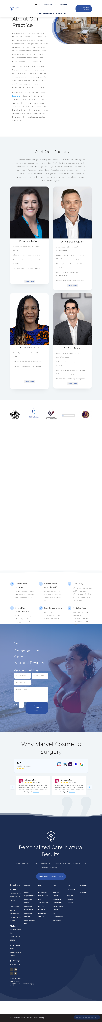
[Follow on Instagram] (15, 969)
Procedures (49, 5)
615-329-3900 (15, 981)
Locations (63, 5)
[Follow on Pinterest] (15, 973)
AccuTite (70, 903)
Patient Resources (44, 13)
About (37, 5)
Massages (83, 892)
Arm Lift (41, 917)
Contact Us (61, 13)
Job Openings (15, 961)
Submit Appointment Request (36, 707)
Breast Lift (28, 899)
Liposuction (42, 892)
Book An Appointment (84, 8)
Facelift (55, 896)
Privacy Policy (38, 1018)
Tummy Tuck (43, 903)
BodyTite (70, 896)
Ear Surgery (57, 899)
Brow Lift (56, 892)
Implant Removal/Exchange (29, 920)
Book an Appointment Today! (51, 876)
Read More (29, 281)
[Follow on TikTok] (11, 973)
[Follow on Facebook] (11, 969)
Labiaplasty (42, 913)
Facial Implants (58, 906)
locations (16, 96)
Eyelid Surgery (58, 903)
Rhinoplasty (57, 920)
